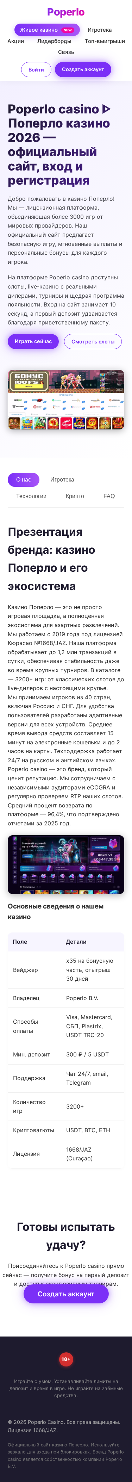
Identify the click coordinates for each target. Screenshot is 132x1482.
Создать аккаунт (83, 69)
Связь (66, 52)
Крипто (75, 496)
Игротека (100, 29)
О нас (23, 480)
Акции (15, 41)
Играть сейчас (33, 341)
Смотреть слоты (92, 342)
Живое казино (46, 29)
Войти (36, 70)
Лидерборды (54, 41)
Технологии (31, 496)
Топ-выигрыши (105, 41)
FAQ (109, 496)
